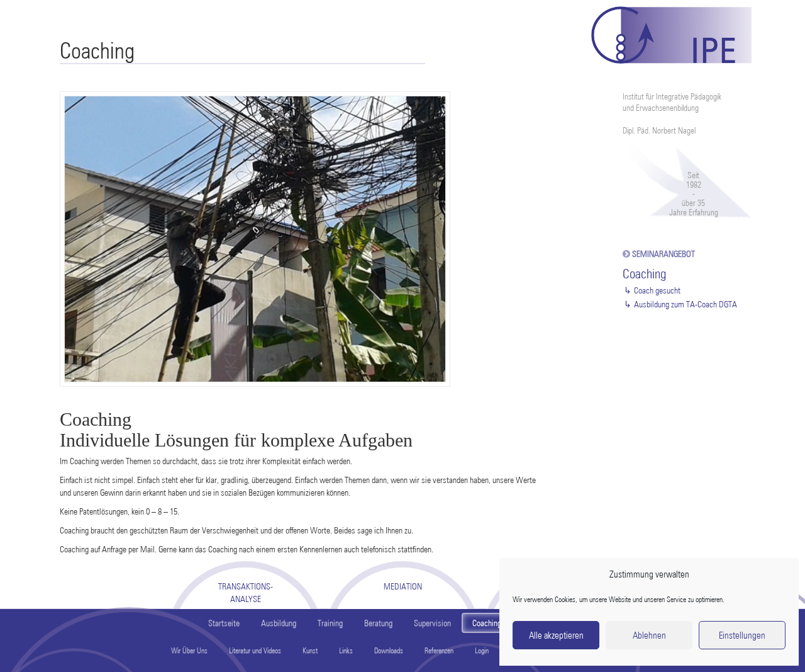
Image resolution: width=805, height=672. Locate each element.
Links (346, 650)
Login (482, 650)
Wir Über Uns (189, 650)
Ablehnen (649, 635)
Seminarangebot (663, 254)
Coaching (486, 623)
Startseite (224, 623)
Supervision (432, 623)
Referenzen (439, 650)
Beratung (378, 623)
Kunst (310, 650)
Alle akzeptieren (556, 635)
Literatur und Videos (255, 650)
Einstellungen (742, 635)
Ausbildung (278, 623)
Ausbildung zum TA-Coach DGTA (685, 304)
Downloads (388, 650)
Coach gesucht (657, 290)
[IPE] (671, 31)
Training (330, 623)
